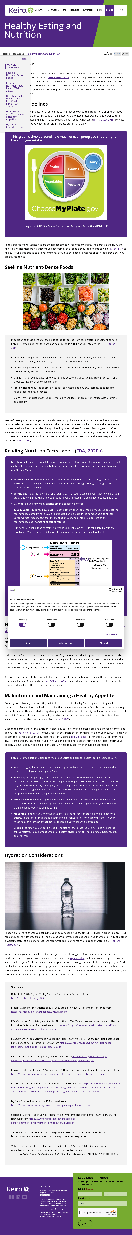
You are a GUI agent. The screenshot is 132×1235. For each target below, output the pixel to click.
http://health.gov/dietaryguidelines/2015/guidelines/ (40, 1011)
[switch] (51, 625)
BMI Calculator (79, 736)
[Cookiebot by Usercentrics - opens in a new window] (111, 590)
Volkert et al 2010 (28, 732)
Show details (111, 634)
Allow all (104, 643)
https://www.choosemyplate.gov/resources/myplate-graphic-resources (50, 1105)
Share (118, 54)
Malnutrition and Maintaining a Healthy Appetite (15, 115)
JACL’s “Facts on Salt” (57, 681)
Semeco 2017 (108, 757)
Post (126, 54)
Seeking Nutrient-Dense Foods (14, 75)
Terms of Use (56, 1216)
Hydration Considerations (14, 125)
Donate (109, 10)
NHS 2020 (64, 719)
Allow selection (66, 643)
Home (6, 53)
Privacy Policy (45, 1216)
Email (85, 1198)
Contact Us (45, 1186)
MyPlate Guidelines (13, 66)
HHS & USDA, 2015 (58, 77)
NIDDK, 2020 (23, 440)
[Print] (111, 54)
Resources (18, 53)
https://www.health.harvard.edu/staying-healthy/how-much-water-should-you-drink (57, 1074)
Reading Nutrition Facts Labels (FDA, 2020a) (14, 87)
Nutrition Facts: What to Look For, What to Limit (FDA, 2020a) (15, 101)
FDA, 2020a (88, 451)
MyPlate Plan (116, 248)
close (25, 58)
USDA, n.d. (101, 226)
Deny (28, 643)
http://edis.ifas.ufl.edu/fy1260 (27, 998)
